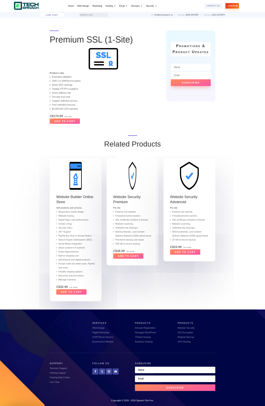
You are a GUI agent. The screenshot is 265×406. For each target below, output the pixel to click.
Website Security (186, 328)
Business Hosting (144, 341)
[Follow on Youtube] (116, 371)
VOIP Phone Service (102, 337)
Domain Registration (145, 328)
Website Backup (186, 337)
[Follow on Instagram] (109, 371)
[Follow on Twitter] (102, 371)
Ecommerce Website (102, 341)
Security (150, 6)
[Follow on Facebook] (95, 371)
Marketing (97, 6)
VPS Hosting (184, 341)
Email (122, 6)
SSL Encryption (185, 332)
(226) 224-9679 (218, 15)
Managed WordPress (145, 332)
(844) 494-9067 (192, 15)
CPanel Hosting (143, 337)
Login (231, 6)
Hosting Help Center (60, 377)
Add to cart (64, 121)
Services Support (58, 368)
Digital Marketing (100, 332)
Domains (135, 6)
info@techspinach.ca (163, 15)
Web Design (83, 6)
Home (71, 6)
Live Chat (52, 15)
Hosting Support (58, 372)
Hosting (109, 6)
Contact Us (213, 6)
